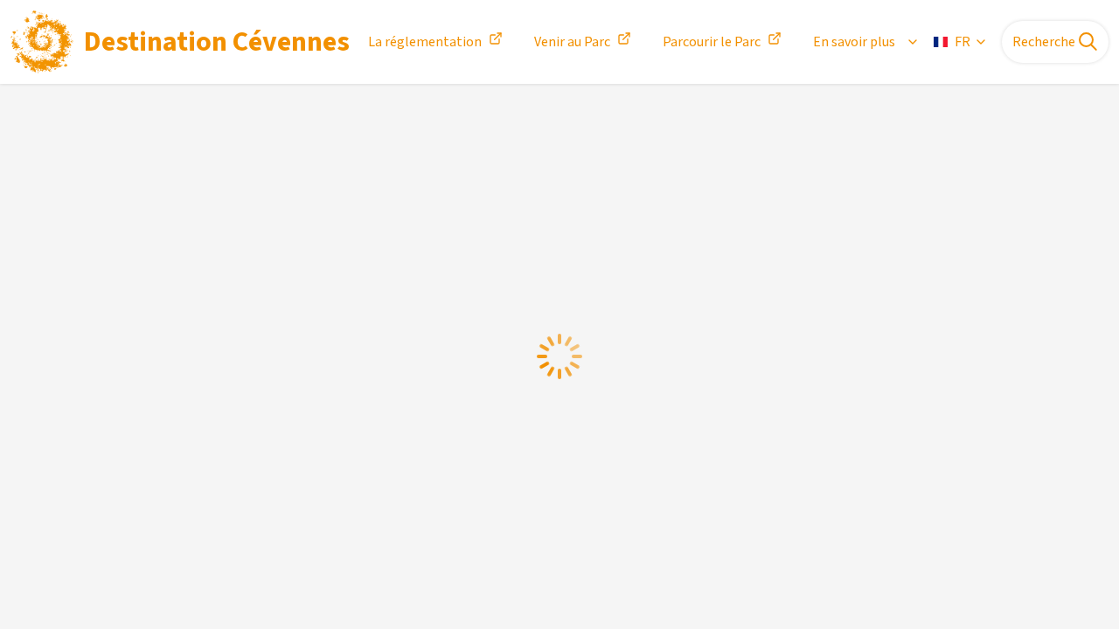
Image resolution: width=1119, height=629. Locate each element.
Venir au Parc (572, 42)
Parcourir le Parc (712, 42)
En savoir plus (854, 42)
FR (962, 42)
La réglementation (425, 42)
